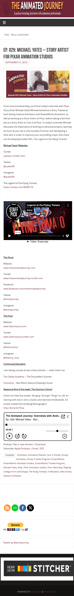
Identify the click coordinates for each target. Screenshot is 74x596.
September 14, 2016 (16, 62)
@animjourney (11, 299)
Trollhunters (53, 471)
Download (40, 444)
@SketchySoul (10, 347)
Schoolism (8, 382)
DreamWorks (57, 459)
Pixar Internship (54, 467)
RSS (42, 448)
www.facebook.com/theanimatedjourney (24, 288)
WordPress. (50, 591)
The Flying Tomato (37, 471)
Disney (57, 455)
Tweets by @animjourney (16, 542)
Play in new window (23, 444)
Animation (22, 455)
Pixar (20, 467)
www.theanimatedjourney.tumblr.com (23, 278)
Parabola (36, 591)
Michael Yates (10, 467)
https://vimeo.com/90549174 (18, 187)
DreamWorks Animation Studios (18, 463)
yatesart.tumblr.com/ (14, 155)
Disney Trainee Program (38, 459)
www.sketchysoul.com (14, 326)
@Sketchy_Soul (11, 357)
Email (35, 448)
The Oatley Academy (13, 376)
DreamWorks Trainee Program (50, 463)
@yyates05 (9, 166)
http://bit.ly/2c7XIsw (13, 407)
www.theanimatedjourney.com (19, 267)
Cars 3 (50, 455)
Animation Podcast (37, 455)
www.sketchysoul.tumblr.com (18, 336)
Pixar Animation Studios (35, 467)
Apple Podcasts (22, 448)
